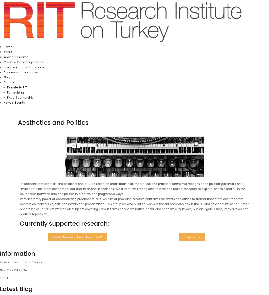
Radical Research (16, 57)
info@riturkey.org (21, 278)
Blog (7, 77)
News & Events (14, 102)
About (8, 52)
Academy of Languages (21, 72)
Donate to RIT (17, 87)
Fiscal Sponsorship (20, 97)
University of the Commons (24, 67)
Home (8, 47)
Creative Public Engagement (25, 62)
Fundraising (15, 92)
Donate (9, 82)
